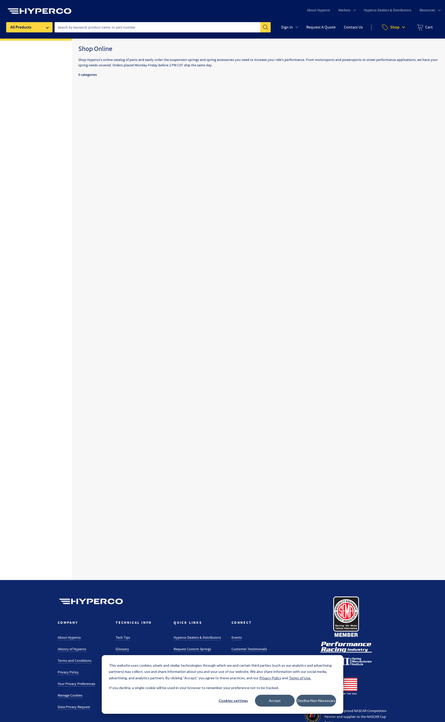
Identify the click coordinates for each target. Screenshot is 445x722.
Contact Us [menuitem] (353, 27)
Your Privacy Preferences (76, 683)
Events (237, 637)
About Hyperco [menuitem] (318, 10)
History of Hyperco (72, 649)
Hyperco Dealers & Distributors (197, 637)
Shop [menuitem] (394, 27)
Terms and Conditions (74, 660)
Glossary (122, 649)
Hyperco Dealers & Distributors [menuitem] (387, 10)
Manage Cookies (70, 695)
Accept (275, 700)
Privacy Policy (68, 672)
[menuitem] (425, 27)
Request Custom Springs (192, 649)
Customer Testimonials (249, 649)
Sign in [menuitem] (287, 27)
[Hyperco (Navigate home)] (91, 601)
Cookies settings (233, 700)
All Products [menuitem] (20, 27)
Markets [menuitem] (344, 10)
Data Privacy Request (74, 707)
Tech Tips (123, 637)
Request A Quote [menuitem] (321, 27)
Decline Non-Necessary (316, 700)
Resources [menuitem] (427, 10)
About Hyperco (69, 637)
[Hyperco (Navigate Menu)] (39, 8)
